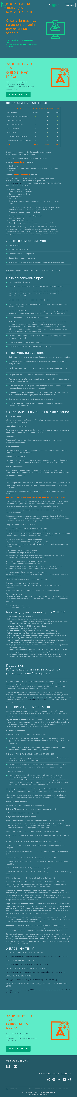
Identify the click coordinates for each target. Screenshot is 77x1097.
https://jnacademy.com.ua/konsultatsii (37, 699)
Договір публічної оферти (17, 1089)
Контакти (70, 5)
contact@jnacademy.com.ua (55, 1073)
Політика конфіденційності (58, 1089)
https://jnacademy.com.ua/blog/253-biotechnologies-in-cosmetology (31, 980)
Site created (33, 1094)
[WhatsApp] (49, 1079)
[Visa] (15, 1066)
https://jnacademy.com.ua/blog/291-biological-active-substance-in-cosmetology (35, 972)
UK (54, 5)
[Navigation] (49, 5)
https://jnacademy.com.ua (15, 183)
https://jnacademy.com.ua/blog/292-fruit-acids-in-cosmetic (28, 964)
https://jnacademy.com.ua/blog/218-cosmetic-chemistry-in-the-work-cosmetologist (37, 957)
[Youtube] (65, 1079)
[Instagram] (60, 1079)
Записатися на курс (18, 94)
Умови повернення (37, 1089)
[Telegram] (69, 1079)
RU (57, 5)
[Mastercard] (10, 1066)
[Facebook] (55, 1079)
